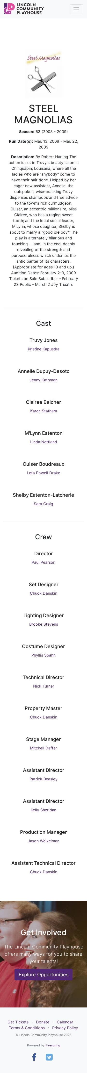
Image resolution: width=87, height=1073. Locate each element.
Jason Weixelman (43, 840)
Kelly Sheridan (43, 809)
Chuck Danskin (43, 593)
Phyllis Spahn (43, 655)
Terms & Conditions (27, 1027)
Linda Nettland (43, 441)
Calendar (65, 1022)
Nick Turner (43, 686)
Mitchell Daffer (43, 748)
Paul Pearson (43, 562)
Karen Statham (43, 410)
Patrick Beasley (43, 779)
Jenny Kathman (43, 379)
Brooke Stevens (43, 624)
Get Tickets (18, 1022)
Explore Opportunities (43, 974)
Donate (42, 1022)
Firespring (52, 1045)
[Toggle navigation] (76, 9)
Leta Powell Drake (43, 472)
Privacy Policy (65, 1027)
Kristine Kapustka (43, 349)
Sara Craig (43, 503)
